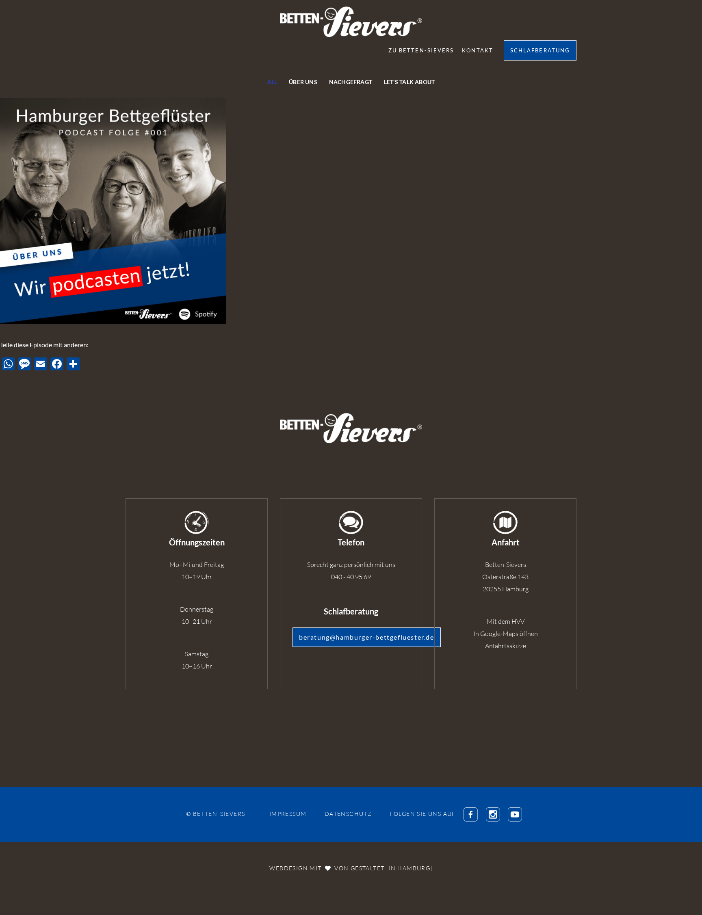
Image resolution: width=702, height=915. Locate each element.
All (272, 81)
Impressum (288, 813)
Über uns (303, 81)
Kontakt (477, 50)
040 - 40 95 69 (351, 577)
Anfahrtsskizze (505, 646)
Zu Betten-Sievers (421, 50)
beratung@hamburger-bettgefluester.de (366, 637)
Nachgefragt (350, 81)
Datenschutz (348, 813)
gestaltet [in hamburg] (392, 868)
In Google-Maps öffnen (505, 633)
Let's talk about (409, 81)
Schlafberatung (540, 50)
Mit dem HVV (505, 621)
